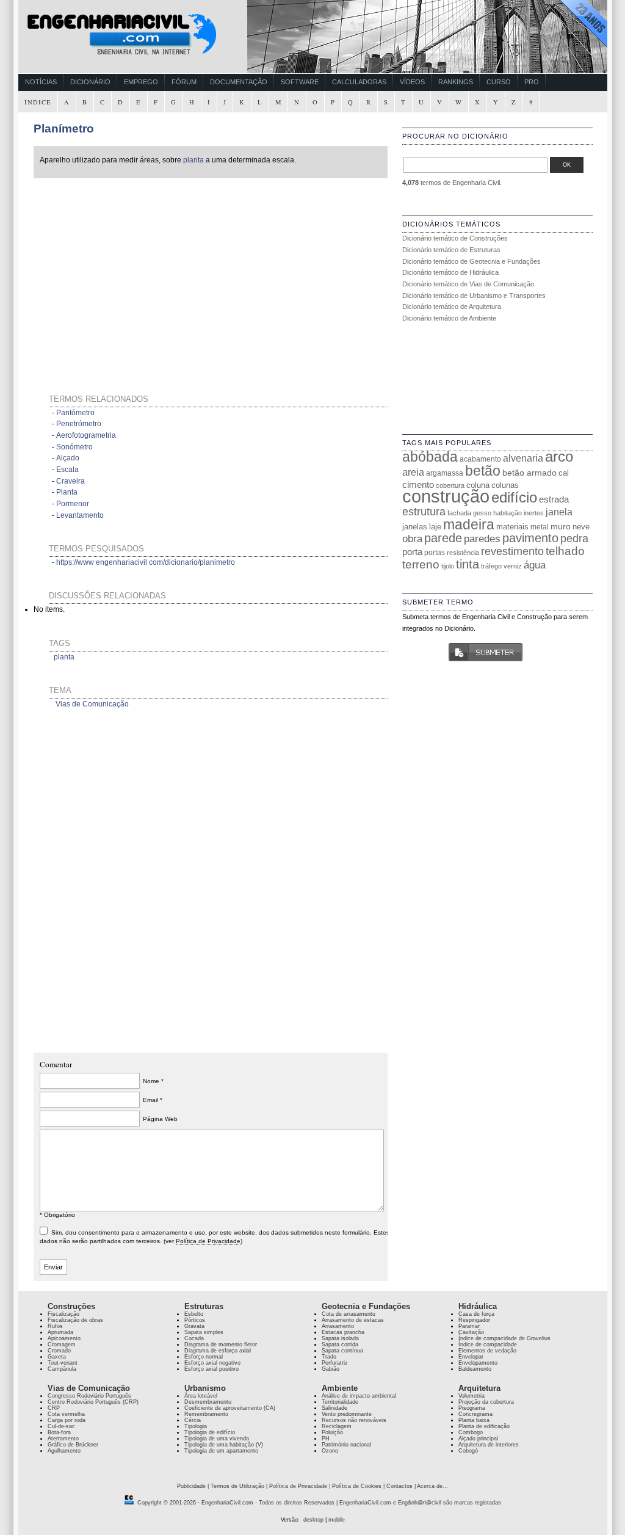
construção (446, 496)
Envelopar (470, 1357)
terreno (420, 564)
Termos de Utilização (237, 1486)
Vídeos (412, 81)
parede (443, 538)
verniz (513, 566)
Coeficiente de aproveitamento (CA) (229, 1408)
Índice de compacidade (487, 1344)
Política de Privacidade (208, 1241)
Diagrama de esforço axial (217, 1351)
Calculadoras (359, 81)
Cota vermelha (66, 1414)
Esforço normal (203, 1357)
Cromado (59, 1351)
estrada (554, 499)
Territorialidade (340, 1402)
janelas (414, 526)
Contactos (399, 1486)
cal (563, 472)
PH (326, 1438)
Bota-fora (59, 1432)
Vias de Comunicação (92, 704)
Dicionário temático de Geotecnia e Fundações (471, 261)
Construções (71, 1306)
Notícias (41, 81)
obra (412, 538)
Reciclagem (337, 1426)
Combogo (470, 1432)
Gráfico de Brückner (73, 1445)
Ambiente (340, 1388)
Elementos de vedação (487, 1351)
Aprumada (60, 1332)
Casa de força (476, 1314)
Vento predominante (347, 1414)
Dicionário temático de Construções (455, 238)
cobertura (450, 485)
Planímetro (64, 128)
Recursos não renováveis (354, 1420)
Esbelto (193, 1314)
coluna (478, 485)
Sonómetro (74, 447)
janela (559, 512)
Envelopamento (477, 1363)
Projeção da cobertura (486, 1402)
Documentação (238, 81)
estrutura (424, 512)
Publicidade (191, 1486)
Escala (67, 469)
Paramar (469, 1326)
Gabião (330, 1369)
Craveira (70, 481)
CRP (54, 1408)
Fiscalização (63, 1314)
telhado (565, 551)
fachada (459, 513)
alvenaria (523, 457)
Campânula (62, 1369)
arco (559, 457)
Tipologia (195, 1426)
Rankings (455, 81)
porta (412, 551)
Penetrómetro (78, 423)
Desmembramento (207, 1402)
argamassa (444, 473)
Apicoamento (64, 1338)
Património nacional (346, 1445)
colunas (505, 485)
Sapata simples (203, 1332)
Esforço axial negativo (212, 1363)
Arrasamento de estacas (353, 1320)
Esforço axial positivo (211, 1369)
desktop (313, 1520)
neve (581, 526)
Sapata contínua (342, 1351)
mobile (336, 1520)
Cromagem (62, 1344)
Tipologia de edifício (209, 1432)
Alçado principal (478, 1438)
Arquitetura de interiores (488, 1445)
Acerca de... (432, 1486)
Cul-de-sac (61, 1426)
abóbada (430, 457)
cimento (418, 484)
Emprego (141, 81)
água (535, 565)
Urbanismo (205, 1388)
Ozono (330, 1451)
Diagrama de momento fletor (220, 1344)
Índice (37, 102)
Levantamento (80, 515)
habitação (507, 513)
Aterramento (63, 1438)
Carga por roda (66, 1420)
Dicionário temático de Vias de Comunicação (468, 284)
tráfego (491, 566)
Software (300, 81)
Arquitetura (479, 1388)
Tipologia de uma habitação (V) (223, 1445)
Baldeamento (474, 1369)
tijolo (447, 566)
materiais (512, 526)
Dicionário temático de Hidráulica (450, 272)
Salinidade (334, 1408)
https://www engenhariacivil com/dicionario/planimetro (145, 562)
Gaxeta (57, 1357)
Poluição (332, 1432)
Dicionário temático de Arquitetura (451, 306)
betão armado (529, 472)
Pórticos (194, 1320)
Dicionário (90, 81)
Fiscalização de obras (75, 1320)
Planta (67, 492)
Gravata (194, 1326)
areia (413, 472)
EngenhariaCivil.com (227, 1503)
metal (539, 527)
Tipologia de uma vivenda (216, 1438)
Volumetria (471, 1396)
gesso (482, 513)
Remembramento (206, 1414)
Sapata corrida (340, 1344)
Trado (329, 1357)
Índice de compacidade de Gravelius (504, 1338)
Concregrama (475, 1414)
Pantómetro (75, 412)
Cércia (192, 1420)
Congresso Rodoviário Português (89, 1396)
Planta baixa (474, 1420)
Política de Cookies (356, 1486)
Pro (531, 81)
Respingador (474, 1320)
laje (435, 526)
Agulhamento (64, 1451)
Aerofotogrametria (86, 435)
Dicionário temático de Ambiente (449, 318)
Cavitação (471, 1332)
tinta (467, 564)
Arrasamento (338, 1326)
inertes (534, 513)
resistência (463, 552)
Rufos (55, 1326)
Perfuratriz (335, 1363)
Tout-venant (63, 1363)
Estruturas (203, 1306)
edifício (514, 497)
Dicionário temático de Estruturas (451, 249)
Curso (498, 81)
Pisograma (471, 1408)
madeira (468, 524)
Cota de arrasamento (348, 1314)
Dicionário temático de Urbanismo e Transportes (474, 295)
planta (193, 160)
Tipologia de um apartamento (221, 1451)
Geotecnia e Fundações (366, 1306)
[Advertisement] (150, 271)
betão (482, 471)
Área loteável (200, 1396)
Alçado (67, 458)
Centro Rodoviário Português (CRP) (93, 1402)
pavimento (530, 538)
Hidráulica (477, 1306)
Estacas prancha (343, 1332)
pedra (574, 538)
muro (561, 526)
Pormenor (72, 503)
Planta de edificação (484, 1426)
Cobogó (468, 1451)
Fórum (184, 81)
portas (434, 552)
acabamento (480, 459)
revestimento (512, 551)
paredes (482, 539)
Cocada (194, 1338)
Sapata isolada (340, 1338)
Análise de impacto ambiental (359, 1396)
